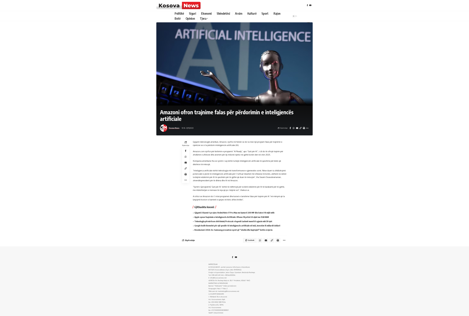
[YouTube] (310, 5)
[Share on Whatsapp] (293, 128)
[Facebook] (307, 5)
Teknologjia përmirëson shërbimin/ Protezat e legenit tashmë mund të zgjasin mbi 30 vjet (233, 221)
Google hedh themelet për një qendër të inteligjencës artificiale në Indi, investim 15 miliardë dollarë (237, 225)
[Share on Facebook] (290, 128)
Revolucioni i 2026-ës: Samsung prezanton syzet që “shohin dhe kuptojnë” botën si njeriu (233, 230)
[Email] (297, 128)
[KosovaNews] (178, 5)
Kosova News (174, 128)
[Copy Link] (300, 128)
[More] (307, 128)
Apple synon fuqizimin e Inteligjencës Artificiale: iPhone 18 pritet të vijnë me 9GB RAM (231, 217)
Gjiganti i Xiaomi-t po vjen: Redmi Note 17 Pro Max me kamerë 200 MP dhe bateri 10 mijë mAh (234, 212)
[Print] (304, 128)
